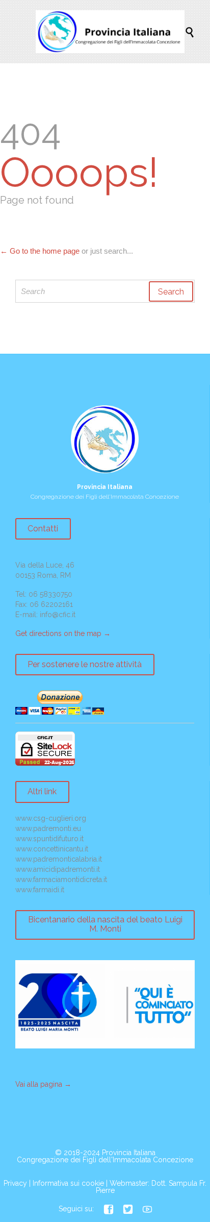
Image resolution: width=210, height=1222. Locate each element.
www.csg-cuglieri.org (50, 818)
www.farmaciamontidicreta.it (61, 879)
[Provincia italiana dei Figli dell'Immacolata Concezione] (110, 31)
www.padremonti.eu (48, 828)
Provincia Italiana (128, 1152)
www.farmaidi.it (39, 890)
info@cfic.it (57, 614)
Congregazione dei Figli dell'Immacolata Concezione (105, 1160)
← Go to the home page (40, 251)
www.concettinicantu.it (51, 849)
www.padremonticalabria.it (58, 859)
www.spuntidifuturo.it (49, 839)
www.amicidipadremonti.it (57, 869)
